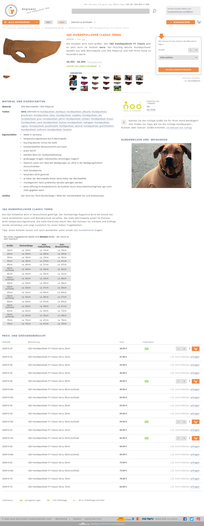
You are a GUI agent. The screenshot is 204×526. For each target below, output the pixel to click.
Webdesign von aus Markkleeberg (107, 524)
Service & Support (82, 22)
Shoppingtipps (93, 519)
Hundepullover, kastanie (59, 129)
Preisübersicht (95, 62)
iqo (83, 39)
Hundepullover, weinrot (71, 126)
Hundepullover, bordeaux (52, 111)
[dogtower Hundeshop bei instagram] (198, 519)
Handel (77, 519)
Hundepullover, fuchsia (54, 122)
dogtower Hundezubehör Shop (34, 519)
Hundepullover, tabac (44, 115)
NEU (48, 22)
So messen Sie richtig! (179, 127)
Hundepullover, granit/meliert (98, 126)
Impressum (62, 519)
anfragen (195, 356)
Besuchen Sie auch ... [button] (168, 519)
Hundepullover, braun (102, 118)
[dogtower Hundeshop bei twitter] (191, 519)
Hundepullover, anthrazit (33, 129)
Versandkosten (194, 80)
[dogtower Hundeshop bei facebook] (185, 519)
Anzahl (161, 49)
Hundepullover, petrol (54, 118)
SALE (62, 22)
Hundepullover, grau (31, 118)
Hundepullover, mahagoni (80, 122)
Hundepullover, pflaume (78, 111)
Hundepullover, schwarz (78, 118)
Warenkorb (181, 22)
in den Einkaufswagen (178, 69)
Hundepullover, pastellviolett (43, 126)
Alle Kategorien (19, 22)
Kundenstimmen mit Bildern (180, 11)
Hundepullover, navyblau (68, 115)
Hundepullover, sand (31, 122)
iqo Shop (151, 109)
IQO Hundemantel (84, 230)
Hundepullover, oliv (92, 115)
